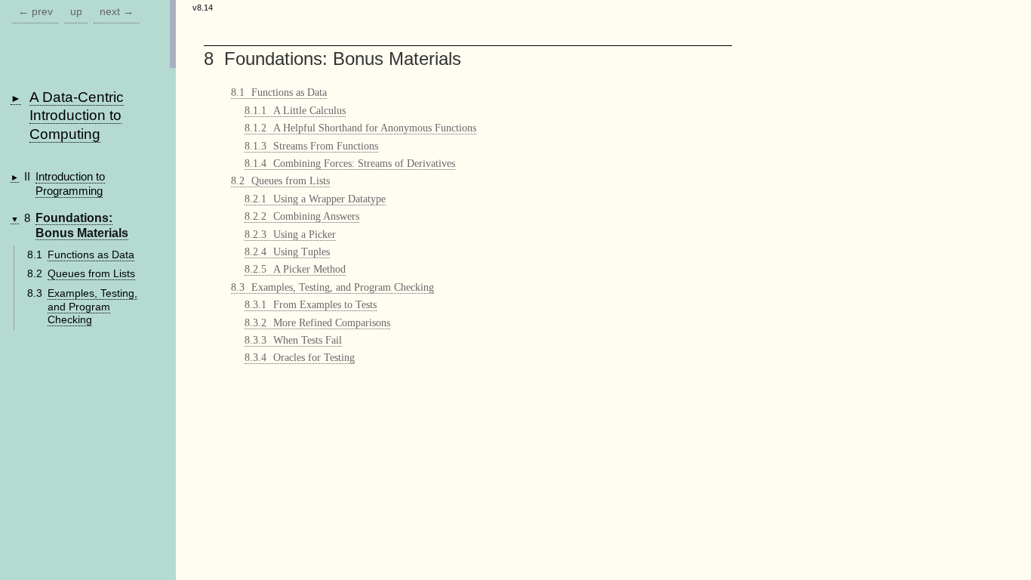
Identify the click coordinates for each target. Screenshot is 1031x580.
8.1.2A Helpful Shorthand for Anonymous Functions (360, 128)
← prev (35, 11)
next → (117, 11)
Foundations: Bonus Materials (81, 225)
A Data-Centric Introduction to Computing (76, 115)
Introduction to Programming (70, 184)
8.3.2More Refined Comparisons (317, 323)
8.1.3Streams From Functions (311, 146)
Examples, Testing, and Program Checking (92, 306)
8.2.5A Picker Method (295, 269)
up (76, 11)
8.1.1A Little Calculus (295, 110)
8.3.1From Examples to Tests (311, 304)
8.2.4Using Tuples (287, 252)
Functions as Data (91, 255)
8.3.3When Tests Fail (293, 340)
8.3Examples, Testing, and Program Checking (332, 287)
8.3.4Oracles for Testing (300, 357)
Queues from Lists (91, 273)
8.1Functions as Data (279, 92)
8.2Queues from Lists (280, 181)
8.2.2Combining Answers (302, 216)
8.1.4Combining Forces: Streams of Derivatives (350, 163)
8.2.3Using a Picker (290, 234)
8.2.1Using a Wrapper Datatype (315, 199)
